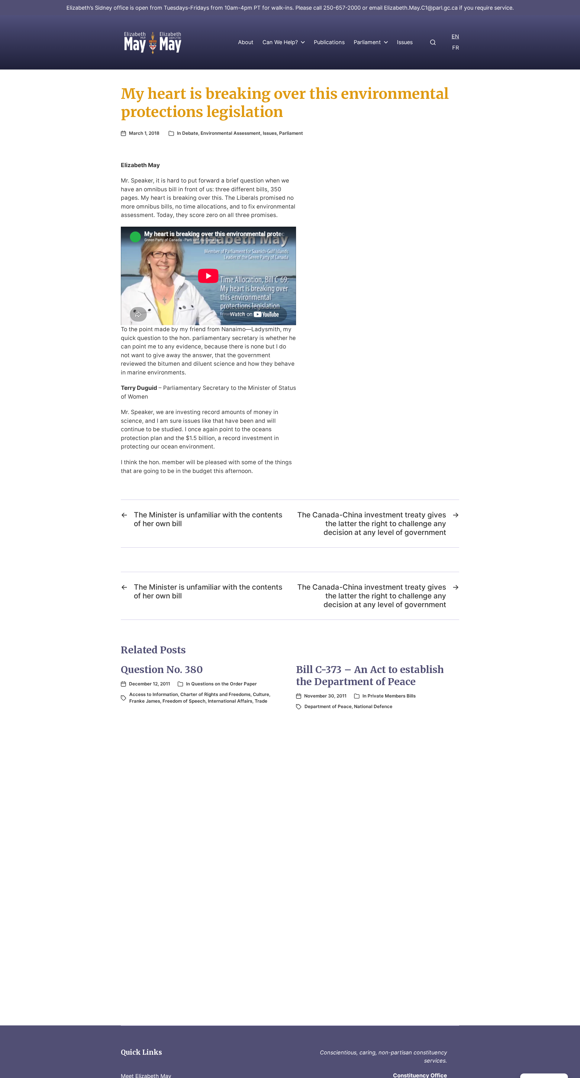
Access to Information (153, 694)
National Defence (373, 706)
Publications (329, 42)
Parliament (367, 42)
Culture (261, 694)
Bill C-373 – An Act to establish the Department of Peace (370, 676)
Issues (405, 42)
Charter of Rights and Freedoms (215, 694)
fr (455, 47)
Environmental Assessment (230, 133)
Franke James (144, 701)
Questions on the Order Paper (224, 684)
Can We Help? (280, 42)
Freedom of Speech (184, 701)
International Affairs (230, 701)
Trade (261, 701)
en (455, 36)
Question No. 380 (162, 670)
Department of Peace (328, 706)
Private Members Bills (392, 696)
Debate (190, 133)
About (245, 42)
